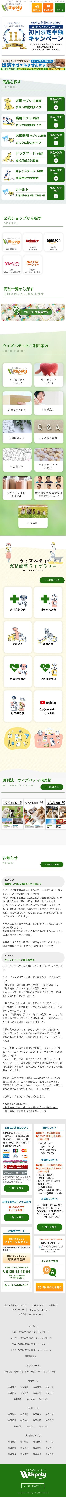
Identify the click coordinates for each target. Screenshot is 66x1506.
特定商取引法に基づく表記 (31, 1314)
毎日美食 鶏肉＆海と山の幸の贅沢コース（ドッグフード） (31, 1371)
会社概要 (53, 1305)
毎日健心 (24, 1393)
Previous (7, 36)
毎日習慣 (18, 1399)
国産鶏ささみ (32, 1356)
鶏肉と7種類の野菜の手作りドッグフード (30, 1344)
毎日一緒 (50, 1387)
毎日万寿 (43, 1399)
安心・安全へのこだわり (15, 1305)
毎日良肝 (50, 1393)
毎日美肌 (37, 1393)
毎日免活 (31, 1399)
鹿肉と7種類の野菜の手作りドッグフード (30, 1332)
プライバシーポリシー (39, 1310)
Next (59, 36)
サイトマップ (18, 1310)
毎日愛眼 (24, 1387)
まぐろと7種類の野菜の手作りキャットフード (30, 1350)
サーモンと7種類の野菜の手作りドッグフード (30, 1338)
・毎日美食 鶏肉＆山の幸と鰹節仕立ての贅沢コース (30, 1107)
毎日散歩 (12, 1387)
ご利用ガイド (38, 1305)
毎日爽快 (37, 1387)
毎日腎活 (12, 1393)
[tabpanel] (33, 36)
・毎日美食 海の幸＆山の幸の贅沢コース (24, 1111)
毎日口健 (37, 1454)
